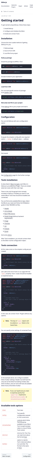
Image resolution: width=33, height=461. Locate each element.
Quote (6, 231)
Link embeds (8, 211)
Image (6, 221)
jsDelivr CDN (8, 92)
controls (19, 420)
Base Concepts (15, 184)
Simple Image (8, 216)
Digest (20, 6)
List (5, 226)
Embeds (6, 229)
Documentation (5, 6)
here (24, 201)
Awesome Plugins (14, 6)
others (10, 235)
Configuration (8, 175)
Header (6, 208)
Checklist (7, 223)
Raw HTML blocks (9, 214)
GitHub (26, 6)
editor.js (7, 106)
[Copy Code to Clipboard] (30, 66)
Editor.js (4, 2)
